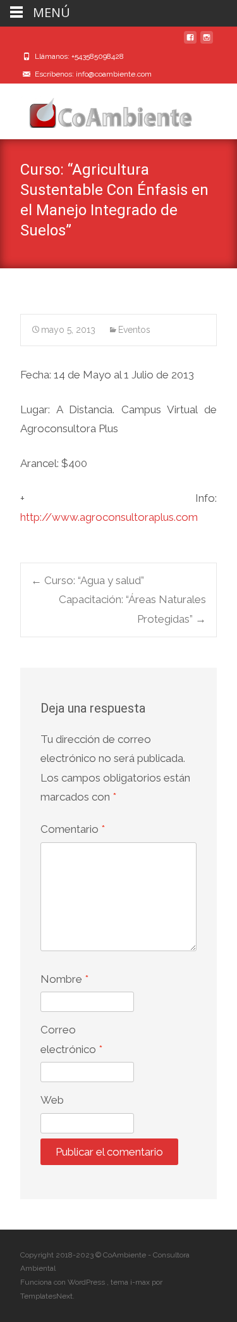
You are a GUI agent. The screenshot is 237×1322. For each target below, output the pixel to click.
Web (52, 1100)
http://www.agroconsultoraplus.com (109, 517)
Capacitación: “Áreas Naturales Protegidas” (132, 609)
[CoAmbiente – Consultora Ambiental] (98, 109)
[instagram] (206, 42)
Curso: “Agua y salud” (87, 580)
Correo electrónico (71, 1039)
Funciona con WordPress (63, 1282)
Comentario (72, 829)
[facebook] (190, 42)
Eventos (134, 330)
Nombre (64, 979)
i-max (141, 1282)
